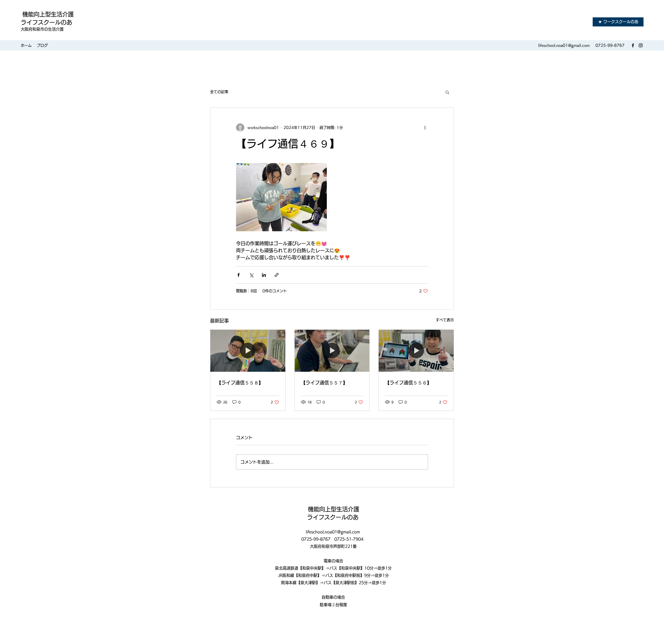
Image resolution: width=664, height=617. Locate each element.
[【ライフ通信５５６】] (416, 351)
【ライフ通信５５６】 (408, 382)
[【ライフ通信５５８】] (247, 351)
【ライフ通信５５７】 (324, 382)
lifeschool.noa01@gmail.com (564, 45)
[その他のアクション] (425, 127)
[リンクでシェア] (276, 274)
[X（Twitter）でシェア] (251, 274)
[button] (447, 92)
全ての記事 (219, 92)
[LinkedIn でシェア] (263, 274)
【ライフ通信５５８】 (240, 382)
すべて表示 (445, 320)
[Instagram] (640, 45)
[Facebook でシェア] (238, 274)
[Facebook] (632, 45)
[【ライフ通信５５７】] (332, 351)
